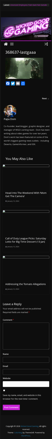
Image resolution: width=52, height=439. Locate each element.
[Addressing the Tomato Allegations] (26, 257)
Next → (45, 98)
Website (6, 378)
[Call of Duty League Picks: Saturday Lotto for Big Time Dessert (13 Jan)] (26, 212)
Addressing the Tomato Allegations (25, 284)
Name (6, 354)
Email (5, 366)
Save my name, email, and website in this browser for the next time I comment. (22, 397)
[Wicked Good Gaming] (26, 19)
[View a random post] (46, 44)
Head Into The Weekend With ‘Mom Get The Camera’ (26, 194)
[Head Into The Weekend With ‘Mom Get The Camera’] (26, 166)
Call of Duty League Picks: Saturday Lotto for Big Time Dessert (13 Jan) (25, 240)
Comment (8, 320)
